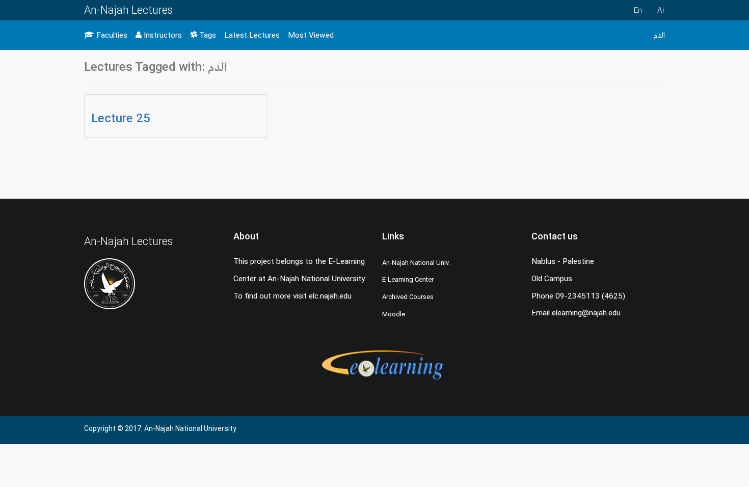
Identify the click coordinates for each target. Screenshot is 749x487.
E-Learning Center (408, 279)
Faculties (110, 35)
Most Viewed (311, 35)
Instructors (162, 35)
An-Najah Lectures (128, 10)
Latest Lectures (252, 35)
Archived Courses (408, 297)
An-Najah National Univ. (416, 262)
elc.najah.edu (330, 296)
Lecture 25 (120, 118)
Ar (661, 10)
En (638, 10)
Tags (206, 35)
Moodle (393, 314)
